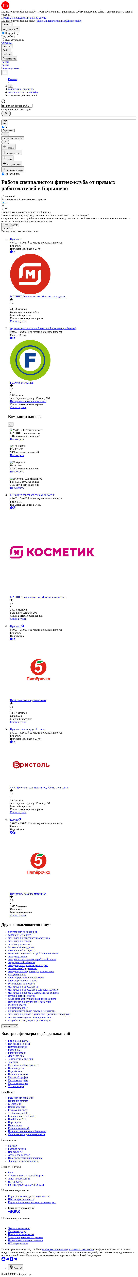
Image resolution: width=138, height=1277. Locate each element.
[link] (7, 54)
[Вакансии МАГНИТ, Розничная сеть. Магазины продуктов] (72, 274)
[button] (5, 61)
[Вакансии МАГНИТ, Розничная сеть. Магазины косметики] (72, 553)
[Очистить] (6, 113)
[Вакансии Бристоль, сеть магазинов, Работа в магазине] (72, 765)
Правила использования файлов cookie (59, 20)
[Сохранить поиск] (4, 122)
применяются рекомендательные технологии (68, 1249)
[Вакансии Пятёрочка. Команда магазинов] (72, 670)
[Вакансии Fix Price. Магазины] (72, 360)
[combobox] (16, 106)
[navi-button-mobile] (4, 72)
